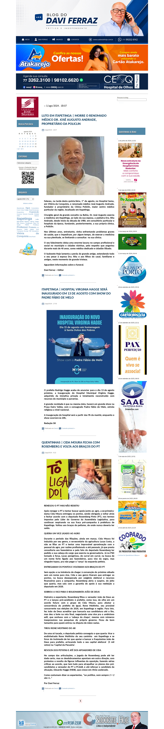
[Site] (103, 40)
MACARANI (20, 221)
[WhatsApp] (133, 40)
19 (22, 144)
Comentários (35, 208)
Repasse (19, 229)
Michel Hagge (34, 221)
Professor (22, 227)
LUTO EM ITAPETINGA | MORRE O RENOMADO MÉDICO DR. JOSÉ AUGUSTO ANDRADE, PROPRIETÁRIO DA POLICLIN (74, 120)
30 (33, 146)
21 (28, 144)
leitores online (27, 203)
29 (30, 146)
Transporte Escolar (22, 231)
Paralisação (28, 223)
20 (25, 144)
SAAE (26, 229)
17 (35, 141)
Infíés (18, 215)
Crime (22, 210)
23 (33, 144)
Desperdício (20, 212)
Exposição (34, 212)
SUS (37, 229)
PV (38, 227)
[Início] (26, 40)
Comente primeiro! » (68, 275)
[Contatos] (75, 40)
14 (28, 141)
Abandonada (20, 208)
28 (28, 146)
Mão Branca (20, 223)
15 (30, 141)
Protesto (32, 227)
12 (22, 141)
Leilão (37, 219)
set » (22, 149)
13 (25, 141)
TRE (30, 231)
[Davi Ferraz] (41, 40)
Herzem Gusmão (28, 214)
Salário (32, 229)
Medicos (26, 221)
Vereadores (35, 231)
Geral (56, 275)
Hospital (36, 214)
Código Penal (28, 210)
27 (25, 146)
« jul (18, 149)
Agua (27, 208)
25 (20, 146)
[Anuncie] (58, 40)
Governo (19, 214)
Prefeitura (36, 225)
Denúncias (36, 210)
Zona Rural (32, 236)
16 (33, 141)
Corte (18, 210)
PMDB (27, 225)
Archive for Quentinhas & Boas (128, 555)
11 (20, 141)
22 (30, 144)
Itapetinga (24, 219)
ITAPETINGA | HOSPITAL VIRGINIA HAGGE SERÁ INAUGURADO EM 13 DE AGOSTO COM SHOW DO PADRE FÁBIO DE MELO (76, 293)
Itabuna (36, 215)
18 (20, 144)
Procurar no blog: (122, 97)
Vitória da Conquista (28, 235)
